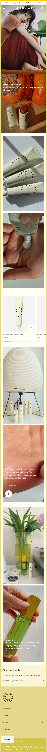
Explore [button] (6, 708)
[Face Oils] (23, 545)
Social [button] (6, 722)
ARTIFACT (8, 747)
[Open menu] (6, 8)
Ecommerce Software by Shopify (15, 749)
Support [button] (7, 715)
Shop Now (12, 485)
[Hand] (23, 173)
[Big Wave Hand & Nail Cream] (19, 313)
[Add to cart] (31, 327)
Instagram (6, 730)
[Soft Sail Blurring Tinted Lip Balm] (23, 103)
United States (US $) (14, 742)
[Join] (42, 680)
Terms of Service (36, 747)
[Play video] (8, 494)
